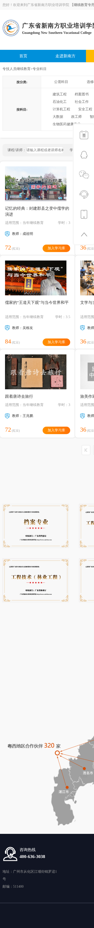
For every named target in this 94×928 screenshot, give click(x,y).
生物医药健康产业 (67, 124)
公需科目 (61, 82)
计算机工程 (61, 109)
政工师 (76, 117)
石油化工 (60, 102)
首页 (23, 56)
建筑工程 (60, 94)
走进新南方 (65, 56)
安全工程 (85, 109)
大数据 (58, 117)
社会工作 (82, 102)
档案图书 (82, 94)
